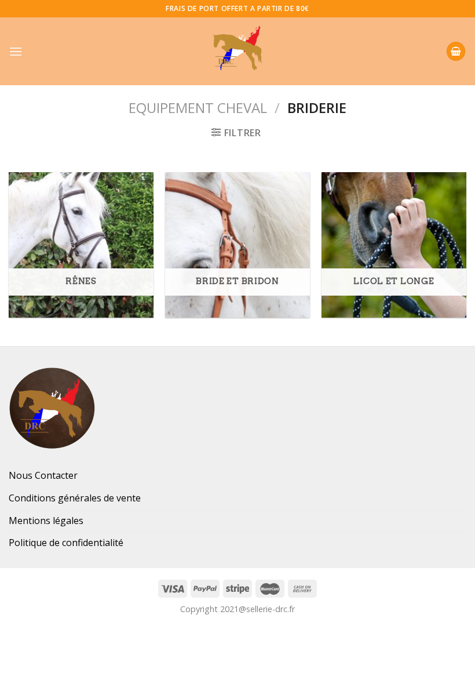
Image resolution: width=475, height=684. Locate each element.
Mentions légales (46, 520)
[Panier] (456, 51)
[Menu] (16, 51)
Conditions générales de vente (75, 498)
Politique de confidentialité (66, 542)
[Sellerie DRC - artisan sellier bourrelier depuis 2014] (237, 51)
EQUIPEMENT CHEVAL (198, 107)
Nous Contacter (43, 475)
